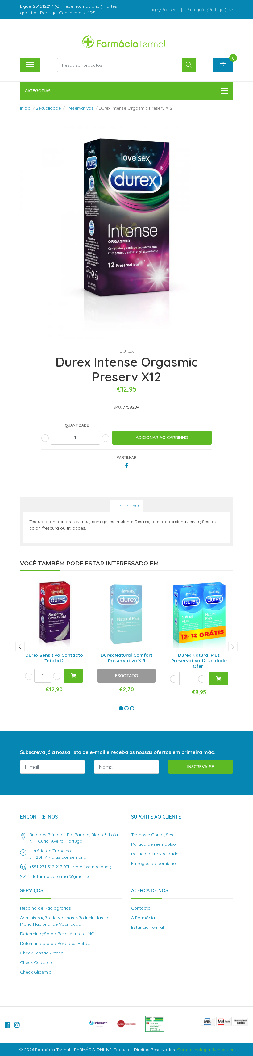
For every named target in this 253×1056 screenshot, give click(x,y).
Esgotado (126, 675)
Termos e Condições (152, 834)
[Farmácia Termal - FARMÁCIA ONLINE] (124, 40)
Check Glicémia (36, 972)
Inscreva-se (200, 766)
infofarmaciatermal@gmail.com (62, 876)
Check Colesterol (37, 962)
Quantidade (77, 425)
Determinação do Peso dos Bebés (55, 943)
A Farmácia (143, 917)
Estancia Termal (147, 927)
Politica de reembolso (153, 844)
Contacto (141, 908)
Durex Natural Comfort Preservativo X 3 (126, 658)
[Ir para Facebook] (7, 1025)
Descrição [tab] (126, 506)
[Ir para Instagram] (16, 1025)
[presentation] (20, 646)
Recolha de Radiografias (45, 908)
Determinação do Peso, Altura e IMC (57, 934)
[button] (209, 9)
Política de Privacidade (154, 854)
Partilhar (126, 457)
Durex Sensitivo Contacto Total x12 (54, 658)
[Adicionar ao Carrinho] (73, 676)
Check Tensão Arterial (42, 953)
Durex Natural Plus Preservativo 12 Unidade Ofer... (199, 660)
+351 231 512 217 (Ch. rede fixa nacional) (70, 867)
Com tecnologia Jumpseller (205, 1049)
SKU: (118, 407)
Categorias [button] (38, 91)
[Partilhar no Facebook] (126, 466)
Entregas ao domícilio (153, 863)
